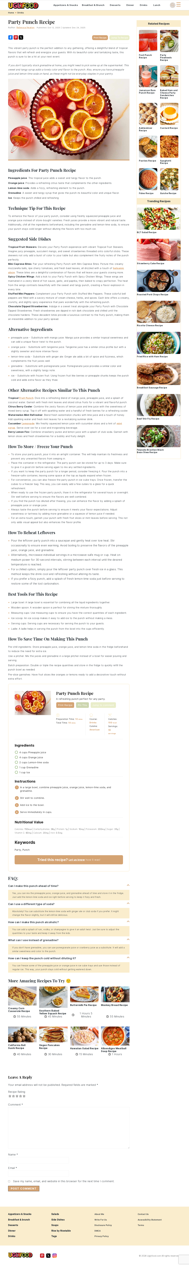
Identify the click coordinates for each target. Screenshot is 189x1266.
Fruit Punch (26, 398)
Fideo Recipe (146, 193)
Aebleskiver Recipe (145, 129)
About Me (99, 1214)
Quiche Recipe (168, 193)
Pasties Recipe (147, 160)
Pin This (82, 705)
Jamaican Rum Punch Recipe (147, 91)
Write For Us (100, 1220)
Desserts (115, 5)
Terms (141, 1225)
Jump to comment (103, 705)
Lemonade (28, 423)
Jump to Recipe (119, 37)
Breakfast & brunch (19, 1219)
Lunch (156, 5)
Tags (54, 1236)
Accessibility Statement (150, 1220)
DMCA (97, 1231)
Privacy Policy (101, 1236)
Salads (55, 1214)
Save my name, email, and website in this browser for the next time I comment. (63, 1181)
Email (12, 1167)
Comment (15, 1104)
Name (13, 1154)
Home (11, 12)
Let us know (77, 859)
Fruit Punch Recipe (145, 56)
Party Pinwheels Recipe (166, 57)
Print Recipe (100, 37)
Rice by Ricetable (61, 1230)
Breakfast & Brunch (93, 5)
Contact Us (143, 1214)
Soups (54, 1225)
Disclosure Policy (103, 1225)
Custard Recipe (169, 128)
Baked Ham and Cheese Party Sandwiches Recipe (169, 94)
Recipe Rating (16, 1091)
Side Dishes (58, 1219)
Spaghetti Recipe (165, 161)
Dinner (130, 5)
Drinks (143, 5)
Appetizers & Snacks (65, 5)
